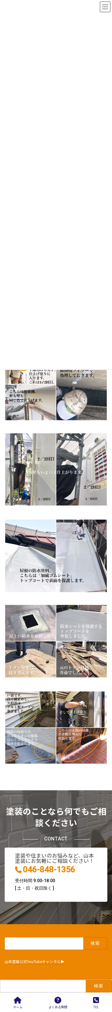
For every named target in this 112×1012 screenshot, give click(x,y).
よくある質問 (58, 1007)
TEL (96, 1007)
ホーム (17, 1007)
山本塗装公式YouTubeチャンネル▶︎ (34, 961)
